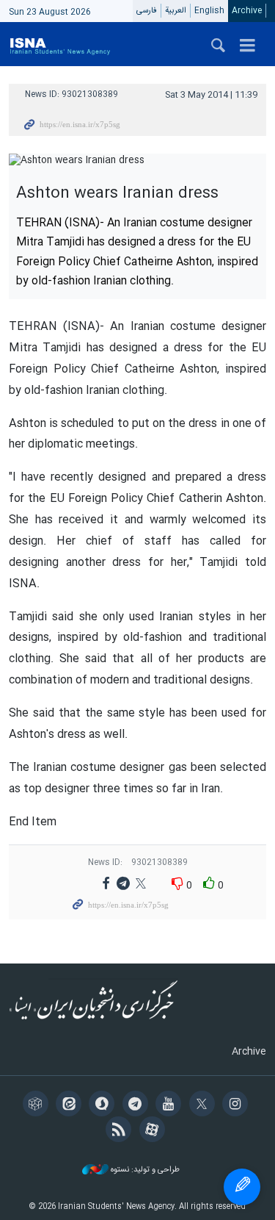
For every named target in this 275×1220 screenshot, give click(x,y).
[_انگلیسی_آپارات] (154, 1131)
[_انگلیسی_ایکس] (204, 1105)
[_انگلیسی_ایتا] (71, 1105)
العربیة (175, 11)
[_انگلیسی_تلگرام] (137, 1105)
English (209, 11)
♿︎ (242, 1187)
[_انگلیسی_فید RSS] (121, 1131)
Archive (247, 11)
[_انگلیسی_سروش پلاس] (104, 1105)
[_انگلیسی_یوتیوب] (170, 1105)
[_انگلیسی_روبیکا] (38, 1105)
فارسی (146, 11)
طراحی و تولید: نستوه (144, 1170)
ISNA (60, 44)
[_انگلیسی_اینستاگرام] (237, 1105)
